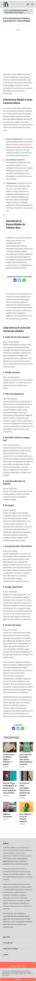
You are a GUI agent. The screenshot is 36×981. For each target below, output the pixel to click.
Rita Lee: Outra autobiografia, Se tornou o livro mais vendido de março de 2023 (9, 788)
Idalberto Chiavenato (7, 815)
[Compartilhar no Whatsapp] (24, 280)
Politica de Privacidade (10, 949)
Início (6, 10)
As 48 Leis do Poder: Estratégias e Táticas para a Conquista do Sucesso (25, 789)
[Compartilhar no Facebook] (15, 280)
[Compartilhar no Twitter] (19, 280)
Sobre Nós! (6, 937)
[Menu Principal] (27, 4)
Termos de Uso (7, 943)
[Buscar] (32, 4)
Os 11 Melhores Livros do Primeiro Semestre (25, 818)
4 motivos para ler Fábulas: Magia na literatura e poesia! (9, 759)
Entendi (18, 979)
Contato (5, 955)
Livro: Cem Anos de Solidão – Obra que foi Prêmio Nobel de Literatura (26, 759)
